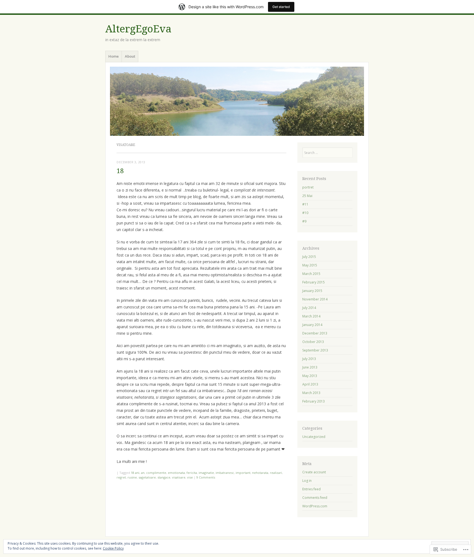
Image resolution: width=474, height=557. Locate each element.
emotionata (176, 473)
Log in (307, 480)
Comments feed (314, 497)
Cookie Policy (113, 548)
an (143, 473)
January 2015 (312, 290)
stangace (163, 477)
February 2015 (313, 282)
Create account (314, 472)
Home (113, 56)
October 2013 (313, 341)
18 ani (135, 473)
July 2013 (309, 358)
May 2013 (309, 375)
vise (190, 477)
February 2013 (313, 401)
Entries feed (311, 489)
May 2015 (309, 265)
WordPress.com (314, 506)
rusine (132, 477)
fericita (192, 473)
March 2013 (311, 392)
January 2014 (312, 324)
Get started (281, 7)
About (130, 56)
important (243, 473)
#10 (305, 212)
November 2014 (315, 299)
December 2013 (314, 333)
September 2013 (315, 350)
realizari (276, 473)
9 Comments (205, 477)
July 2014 (309, 307)
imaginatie (206, 473)
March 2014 (311, 316)
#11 (305, 204)
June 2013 (309, 367)
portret (308, 187)
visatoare (178, 477)
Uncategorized (313, 436)
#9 (304, 221)
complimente (156, 473)
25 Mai (307, 195)
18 (120, 171)
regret (121, 477)
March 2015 (311, 273)
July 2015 (309, 256)
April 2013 (310, 384)
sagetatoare (147, 477)
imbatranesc (225, 473)
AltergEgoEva (138, 29)
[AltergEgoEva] (237, 101)
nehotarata (260, 473)
